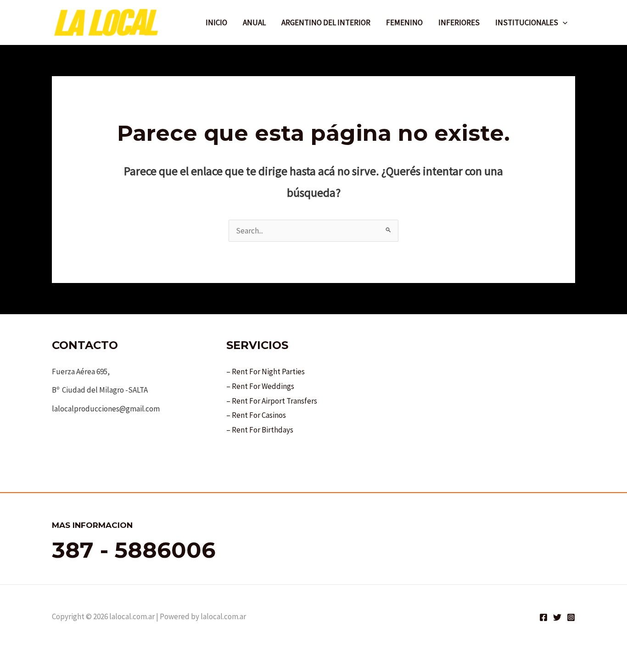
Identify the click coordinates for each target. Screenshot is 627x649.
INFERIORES (459, 22)
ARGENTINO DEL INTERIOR (325, 22)
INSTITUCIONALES (526, 22)
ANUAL (254, 22)
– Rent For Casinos (256, 415)
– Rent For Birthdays (259, 430)
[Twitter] (557, 617)
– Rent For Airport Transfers (271, 401)
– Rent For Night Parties (265, 371)
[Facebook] (543, 617)
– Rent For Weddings (260, 386)
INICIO (216, 22)
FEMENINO (404, 22)
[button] (562, 22)
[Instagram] (571, 617)
